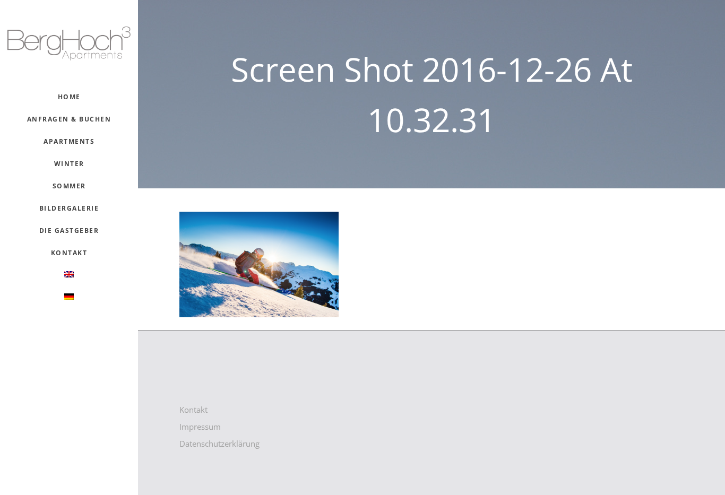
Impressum (200, 426)
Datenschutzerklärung (219, 443)
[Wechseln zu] (69, 275)
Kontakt (193, 409)
